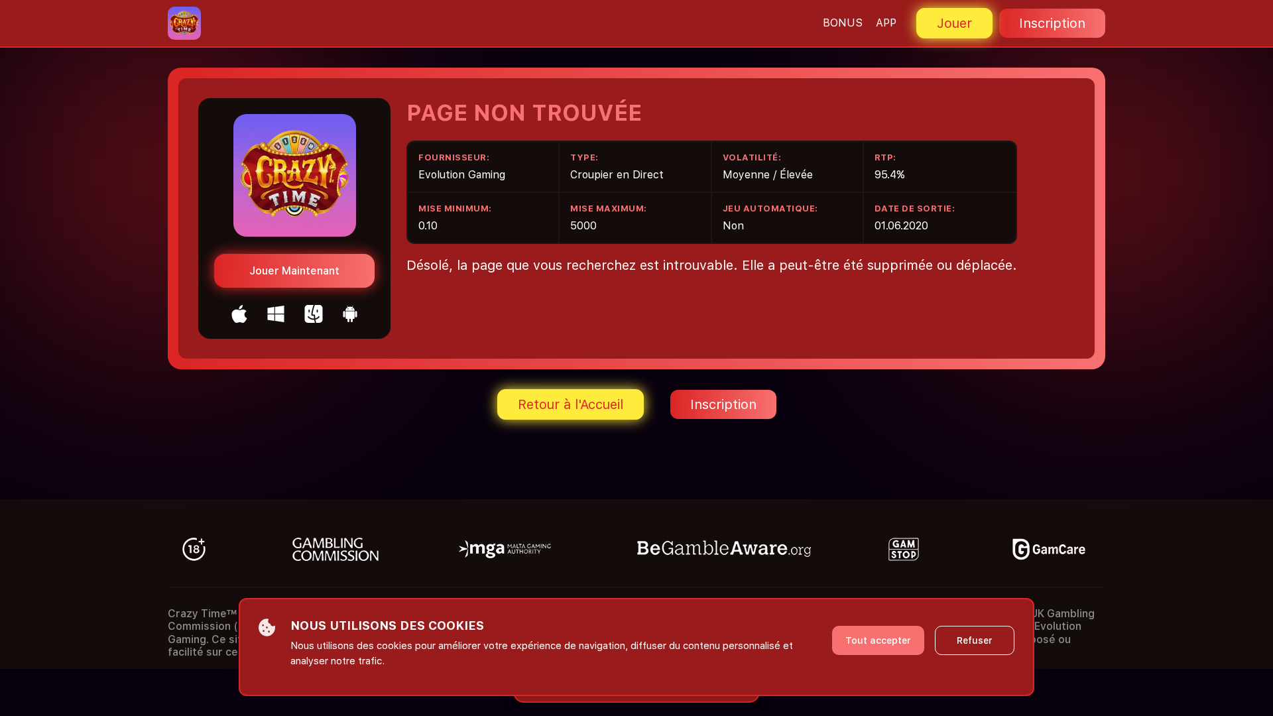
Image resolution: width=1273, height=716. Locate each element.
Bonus (843, 23)
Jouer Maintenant (294, 271)
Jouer (954, 23)
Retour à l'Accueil (570, 404)
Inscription (1052, 23)
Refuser (975, 640)
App (886, 23)
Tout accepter (878, 640)
